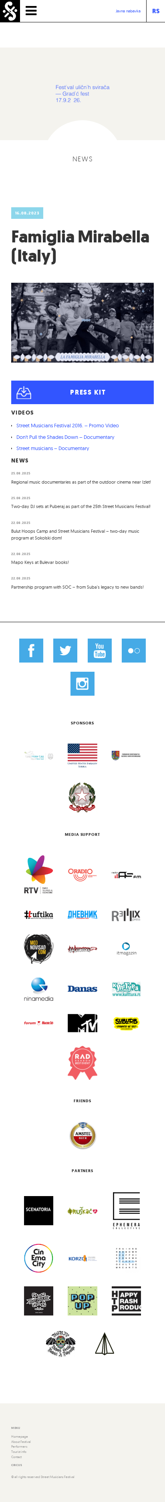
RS (155, 11)
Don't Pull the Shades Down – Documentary (65, 437)
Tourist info (18, 1452)
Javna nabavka (128, 11)
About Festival (21, 1442)
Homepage (19, 1437)
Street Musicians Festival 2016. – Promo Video (67, 425)
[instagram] (82, 683)
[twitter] (65, 650)
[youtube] (99, 650)
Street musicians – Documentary (52, 448)
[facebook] (31, 650)
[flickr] (133, 650)
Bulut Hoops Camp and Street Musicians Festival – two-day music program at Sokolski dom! (75, 534)
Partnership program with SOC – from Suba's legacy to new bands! (77, 587)
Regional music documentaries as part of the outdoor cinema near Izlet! (81, 482)
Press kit (88, 392)
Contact (16, 1457)
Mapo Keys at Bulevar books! (40, 562)
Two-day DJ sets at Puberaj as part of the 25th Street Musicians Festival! (81, 506)
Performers (19, 1446)
